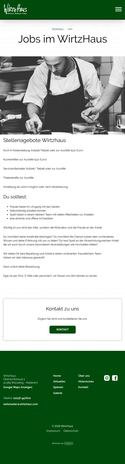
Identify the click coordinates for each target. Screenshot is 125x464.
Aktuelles (59, 381)
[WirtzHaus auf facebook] (114, 378)
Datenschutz (70, 430)
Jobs (69, 29)
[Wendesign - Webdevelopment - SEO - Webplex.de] (62, 443)
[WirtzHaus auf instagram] (107, 378)
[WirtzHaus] (15, 9)
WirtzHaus (57, 29)
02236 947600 (22, 398)
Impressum (53, 430)
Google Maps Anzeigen (17, 387)
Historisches (86, 381)
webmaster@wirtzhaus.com (20, 404)
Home (57, 375)
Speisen (58, 387)
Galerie (57, 393)
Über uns (84, 375)
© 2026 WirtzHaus (62, 426)
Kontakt (62, 329)
